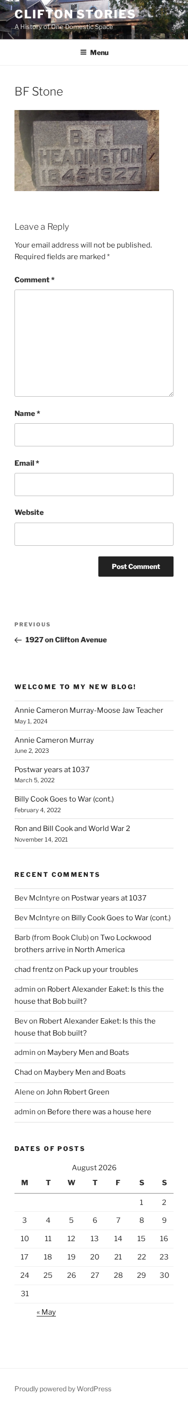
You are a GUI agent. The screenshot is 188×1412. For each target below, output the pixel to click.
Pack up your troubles (101, 969)
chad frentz (33, 969)
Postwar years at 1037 (52, 769)
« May (46, 1312)
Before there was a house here (99, 1111)
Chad (23, 1072)
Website (29, 512)
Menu (99, 52)
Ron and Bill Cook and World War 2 (72, 828)
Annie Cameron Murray (54, 740)
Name (27, 413)
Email (26, 463)
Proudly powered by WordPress (62, 1388)
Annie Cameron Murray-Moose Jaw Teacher (88, 710)
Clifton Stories (75, 14)
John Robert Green (77, 1092)
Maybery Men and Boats (88, 1052)
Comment (34, 280)
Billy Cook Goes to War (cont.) (64, 799)
